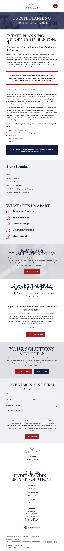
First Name (10, 394)
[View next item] (24, 335)
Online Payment (41, 371)
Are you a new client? (13, 405)
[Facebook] (32, 465)
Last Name (36, 394)
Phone (8, 399)
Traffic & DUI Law (32, 492)
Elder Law (32, 499)
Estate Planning (32, 496)
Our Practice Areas (23, 371)
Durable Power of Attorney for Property (21, 133)
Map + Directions (32, 516)
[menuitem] (32, 171)
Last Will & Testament (15, 138)
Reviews (32, 503)
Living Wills (12, 135)
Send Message (32, 436)
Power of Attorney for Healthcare (19, 130)
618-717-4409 (32, 459)
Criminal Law (32, 488)
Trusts (10, 141)
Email (34, 399)
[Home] (31, 6)
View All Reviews (33, 334)
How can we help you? (13, 410)
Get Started (30, 271)
